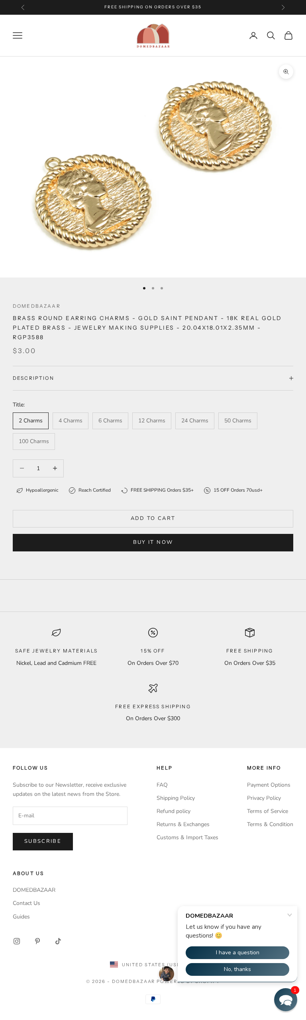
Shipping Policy (176, 798)
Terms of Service (267, 811)
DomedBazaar (37, 306)
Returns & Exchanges (183, 824)
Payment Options (268, 785)
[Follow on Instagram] (17, 941)
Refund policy (173, 811)
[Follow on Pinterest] (37, 941)
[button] (285, 999)
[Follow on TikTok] (58, 941)
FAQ (162, 785)
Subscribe (42, 841)
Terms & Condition (270, 824)
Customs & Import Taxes (187, 837)
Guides (21, 916)
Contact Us (26, 903)
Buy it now (153, 542)
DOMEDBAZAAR (34, 890)
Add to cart (153, 518)
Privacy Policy (264, 798)
